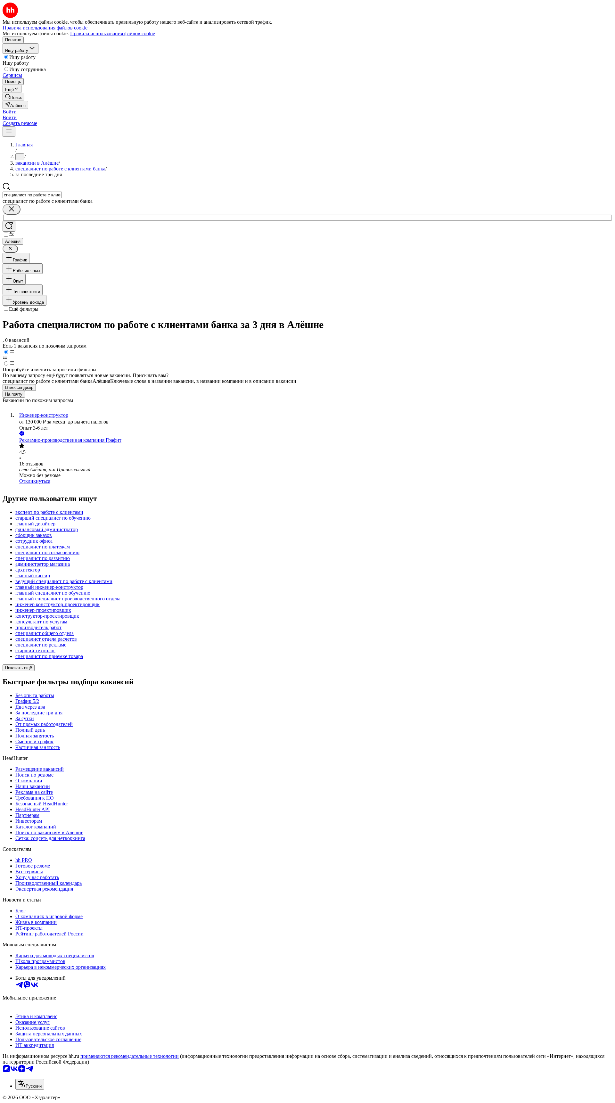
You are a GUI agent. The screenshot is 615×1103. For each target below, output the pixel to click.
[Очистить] (11, 209)
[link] (13, 97)
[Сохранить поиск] (9, 226)
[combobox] (32, 195)
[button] (10, 111)
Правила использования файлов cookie (112, 33)
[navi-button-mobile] (9, 131)
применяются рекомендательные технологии (129, 1056)
